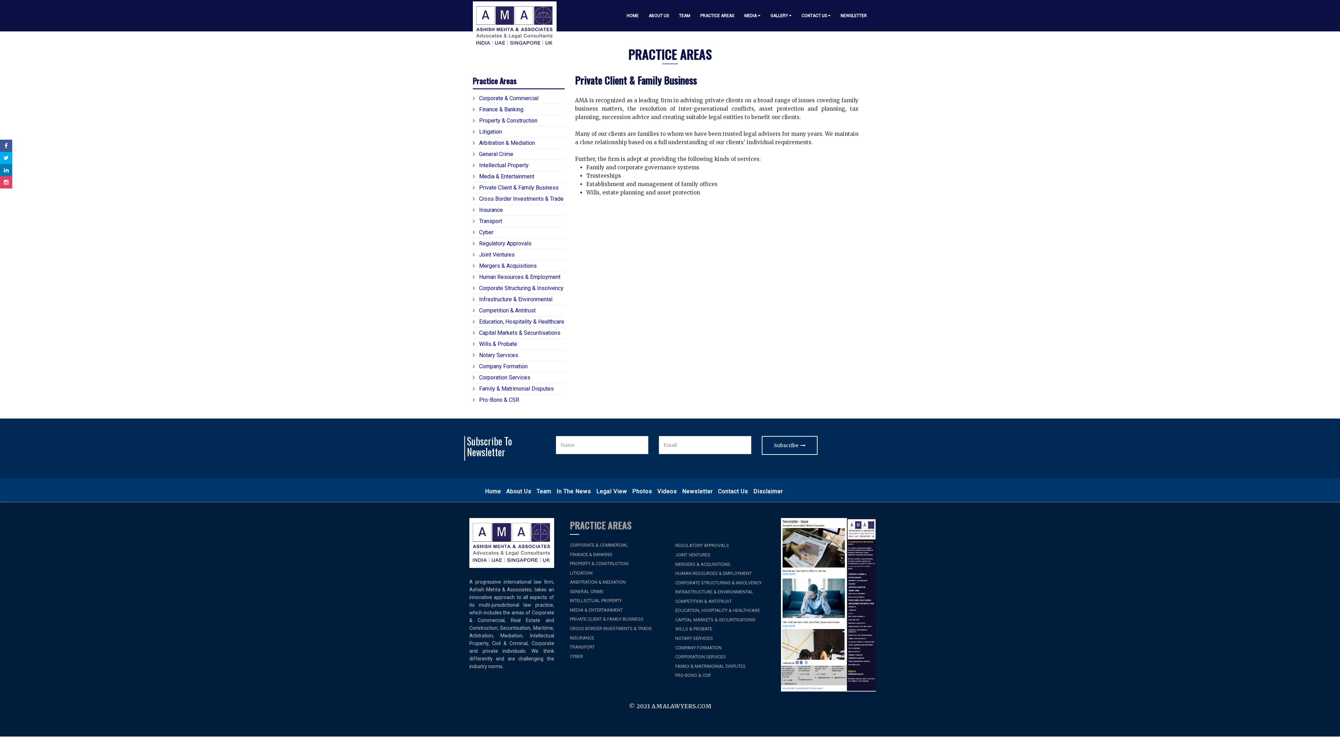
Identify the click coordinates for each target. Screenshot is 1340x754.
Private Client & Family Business (518, 187)
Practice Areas (717, 15)
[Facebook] (6, 146)
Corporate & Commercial (508, 98)
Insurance (490, 210)
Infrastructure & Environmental (515, 299)
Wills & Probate (497, 344)
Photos (642, 491)
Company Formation (503, 366)
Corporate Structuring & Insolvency (521, 288)
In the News (574, 491)
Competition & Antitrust (507, 310)
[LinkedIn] (6, 170)
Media (751, 15)
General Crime (495, 154)
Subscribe (787, 445)
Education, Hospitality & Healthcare (521, 321)
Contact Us (815, 15)
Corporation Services (504, 377)
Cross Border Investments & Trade (521, 198)
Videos (667, 491)
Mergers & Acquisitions (507, 266)
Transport (490, 221)
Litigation (490, 131)
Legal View (611, 491)
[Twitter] (6, 158)
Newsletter (854, 15)
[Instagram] (6, 182)
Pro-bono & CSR (498, 400)
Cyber (485, 232)
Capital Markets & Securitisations (519, 333)
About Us (659, 15)
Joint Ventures (496, 254)
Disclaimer (768, 491)
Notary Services (498, 355)
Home (633, 15)
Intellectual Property (503, 165)
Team (684, 15)
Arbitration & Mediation (506, 143)
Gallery (779, 15)
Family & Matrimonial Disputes (516, 388)
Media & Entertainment (506, 176)
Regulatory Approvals (504, 243)
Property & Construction (507, 120)
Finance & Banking (500, 109)
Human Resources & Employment (519, 277)
